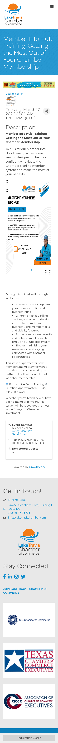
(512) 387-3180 (17, 499)
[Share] (46, 111)
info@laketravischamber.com (27, 517)
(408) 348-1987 (22, 431)
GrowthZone (37, 467)
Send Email (19, 434)
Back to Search (14, 93)
